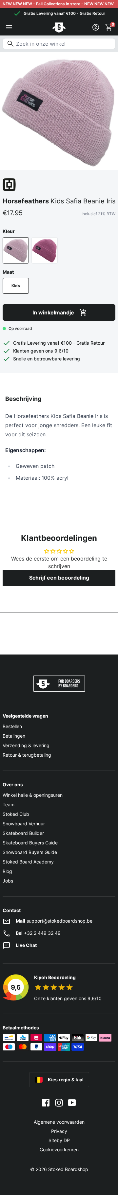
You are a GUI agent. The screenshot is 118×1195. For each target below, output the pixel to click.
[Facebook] (46, 1102)
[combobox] (59, 43)
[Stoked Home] (59, 27)
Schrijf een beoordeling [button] (59, 577)
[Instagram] (59, 1102)
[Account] (95, 27)
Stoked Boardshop (68, 1169)
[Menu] (9, 27)
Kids (15, 285)
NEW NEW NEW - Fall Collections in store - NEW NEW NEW (58, 3)
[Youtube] (72, 1102)
